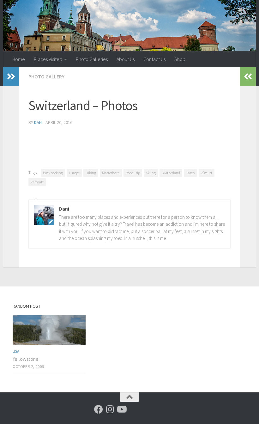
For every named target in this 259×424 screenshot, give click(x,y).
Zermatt (37, 182)
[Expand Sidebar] (11, 76)
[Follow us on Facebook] (98, 409)
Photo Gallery (46, 76)
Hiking (91, 172)
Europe (74, 172)
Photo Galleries (92, 59)
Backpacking (53, 172)
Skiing (151, 172)
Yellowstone (26, 358)
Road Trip (133, 172)
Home (18, 59)
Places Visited (48, 59)
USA (16, 351)
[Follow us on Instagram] (109, 409)
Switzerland (171, 172)
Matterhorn (111, 172)
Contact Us (154, 59)
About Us (126, 59)
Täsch (190, 172)
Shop (179, 59)
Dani (38, 122)
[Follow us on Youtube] (121, 409)
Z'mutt (206, 172)
